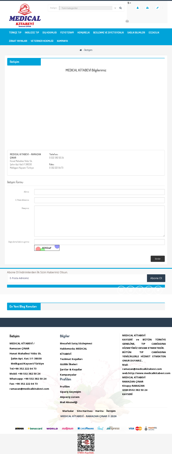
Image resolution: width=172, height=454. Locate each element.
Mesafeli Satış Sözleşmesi (76, 343)
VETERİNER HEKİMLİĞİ (42, 40)
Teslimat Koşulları (71, 359)
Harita (99, 411)
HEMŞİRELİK (83, 32)
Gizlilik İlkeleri (68, 364)
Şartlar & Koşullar (71, 369)
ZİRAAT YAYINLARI (18, 40)
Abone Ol (156, 278)
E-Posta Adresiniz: (22, 200)
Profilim (65, 386)
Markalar (68, 411)
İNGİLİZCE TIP (32, 32)
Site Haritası (85, 411)
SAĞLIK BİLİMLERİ (136, 32)
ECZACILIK (154, 32)
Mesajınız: (25, 208)
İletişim (88, 50)
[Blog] (158, 7)
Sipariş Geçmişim (70, 391)
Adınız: (26, 191)
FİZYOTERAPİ (67, 32)
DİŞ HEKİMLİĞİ (49, 32)
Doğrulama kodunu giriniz (18, 242)
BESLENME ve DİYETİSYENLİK (108, 32)
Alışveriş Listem (69, 397)
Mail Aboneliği (68, 402)
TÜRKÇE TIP (15, 32)
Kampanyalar (68, 374)
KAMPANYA (62, 40)
